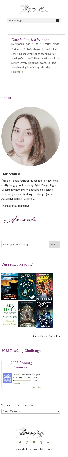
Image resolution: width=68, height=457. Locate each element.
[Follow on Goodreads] (41, 443)
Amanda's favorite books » (46, 336)
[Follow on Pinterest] (27, 443)
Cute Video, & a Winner (30, 40)
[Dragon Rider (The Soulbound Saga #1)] (44, 326)
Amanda (19, 43)
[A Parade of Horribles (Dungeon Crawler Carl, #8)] (44, 299)
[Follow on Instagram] (34, 443)
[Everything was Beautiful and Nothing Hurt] (27, 298)
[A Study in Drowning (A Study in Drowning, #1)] (27, 326)
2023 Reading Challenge (21, 364)
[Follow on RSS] (48, 443)
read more (17, 71)
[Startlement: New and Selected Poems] (9, 326)
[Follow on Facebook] (20, 443)
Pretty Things (51, 43)
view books (36, 387)
